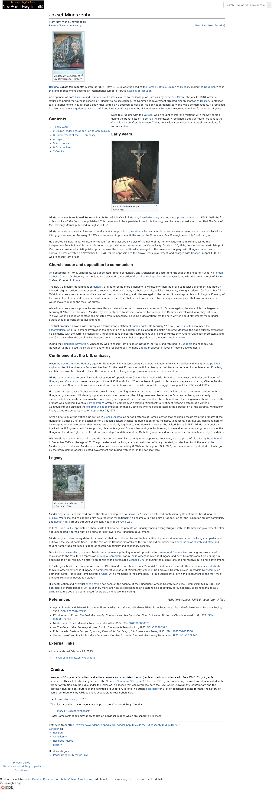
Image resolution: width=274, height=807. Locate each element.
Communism (98, 97)
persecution (144, 90)
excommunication (59, 329)
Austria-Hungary (149, 217)
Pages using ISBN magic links (70, 755)
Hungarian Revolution (75, 343)
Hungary (185, 86)
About (66, 5)
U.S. (68, 367)
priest (180, 217)
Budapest (166, 108)
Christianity (60, 736)
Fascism (80, 97)
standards (56, 681)
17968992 (161, 627)
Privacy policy (21, 762)
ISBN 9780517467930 (73, 611)
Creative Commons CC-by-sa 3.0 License (131, 681)
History (57, 744)
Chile (69, 506)
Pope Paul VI (96, 402)
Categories (55, 728)
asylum (128, 108)
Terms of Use (142, 779)
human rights (139, 326)
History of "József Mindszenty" (73, 710)
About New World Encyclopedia (22, 766)
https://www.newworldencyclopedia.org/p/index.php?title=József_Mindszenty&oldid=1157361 (124, 724)
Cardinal (54, 86)
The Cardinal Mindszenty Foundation (75, 657)
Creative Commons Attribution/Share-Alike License (62, 779)
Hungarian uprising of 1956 (87, 108)
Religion (58, 732)
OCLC (150, 627)
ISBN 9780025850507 (136, 623)
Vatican (148, 114)
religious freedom (110, 556)
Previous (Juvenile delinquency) (65, 25)
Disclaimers (22, 770)
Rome (76, 280)
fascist (134, 245)
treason (204, 100)
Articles (53, 5)
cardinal (140, 276)
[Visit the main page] (23, 5)
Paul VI (152, 118)
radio (144, 347)
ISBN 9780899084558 (179, 631)
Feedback (81, 5)
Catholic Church (121, 122)
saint (52, 591)
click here (152, 688)
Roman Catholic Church (162, 86)
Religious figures (63, 740)
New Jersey (209, 570)
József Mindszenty (66, 699)
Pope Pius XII (172, 97)
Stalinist (132, 90)
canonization (93, 583)
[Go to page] (269, 5)
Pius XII (187, 326)
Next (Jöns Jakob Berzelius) (210, 25)
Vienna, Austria (113, 416)
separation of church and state (195, 542)
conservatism (71, 552)
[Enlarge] (82, 75)
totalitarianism (139, 231)
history (82, 698)
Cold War (209, 86)
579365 (192, 635)
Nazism (162, 552)
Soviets (65, 363)
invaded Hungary (81, 363)
